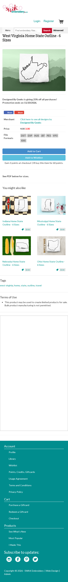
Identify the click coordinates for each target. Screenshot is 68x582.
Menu (7, 30)
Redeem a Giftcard (18, 511)
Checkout (14, 518)
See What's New (17, 531)
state (23, 285)
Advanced (58, 30)
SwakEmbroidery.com (27, 9)
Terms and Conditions (20, 485)
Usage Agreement (18, 478)
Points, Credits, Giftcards (22, 472)
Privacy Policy (16, 491)
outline (31, 285)
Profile (12, 452)
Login (37, 21)
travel (39, 285)
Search (47, 30)
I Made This (15, 544)
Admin (7, 574)
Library (12, 458)
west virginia (6, 285)
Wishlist (13, 465)
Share (9, 113)
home (17, 285)
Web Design (52, 570)
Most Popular (16, 538)
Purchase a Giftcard (19, 505)
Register (49, 21)
